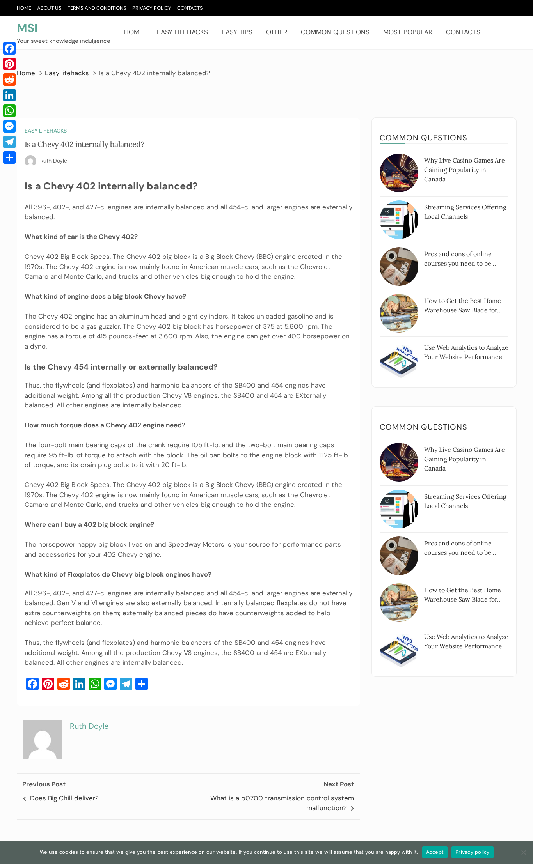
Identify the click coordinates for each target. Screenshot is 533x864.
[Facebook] (9, 48)
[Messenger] (9, 126)
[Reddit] (9, 79)
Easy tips (237, 32)
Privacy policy (472, 852)
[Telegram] (9, 142)
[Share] (9, 157)
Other (276, 32)
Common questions (335, 32)
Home (24, 8)
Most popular (407, 32)
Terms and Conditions (97, 8)
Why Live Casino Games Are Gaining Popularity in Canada (464, 169)
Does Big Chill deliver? (64, 798)
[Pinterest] (9, 64)
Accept (435, 852)
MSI (27, 27)
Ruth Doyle (53, 160)
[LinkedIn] (9, 95)
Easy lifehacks (182, 32)
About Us (49, 8)
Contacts (190, 8)
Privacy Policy (151, 8)
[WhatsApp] (9, 111)
